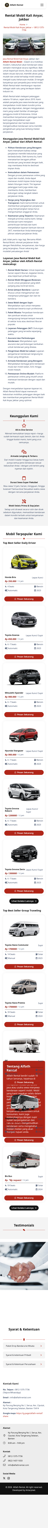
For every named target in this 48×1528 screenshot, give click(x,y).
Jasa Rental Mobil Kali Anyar (15, 58)
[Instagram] (8, 1478)
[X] (4, 1478)
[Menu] (42, 5)
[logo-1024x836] (7, 5)
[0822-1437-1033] (5, 1460)
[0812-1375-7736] (5, 1456)
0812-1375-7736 (15, 1456)
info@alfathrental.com (18, 1465)
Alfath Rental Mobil (12, 61)
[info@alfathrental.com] (5, 1465)
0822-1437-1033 (15, 1460)
